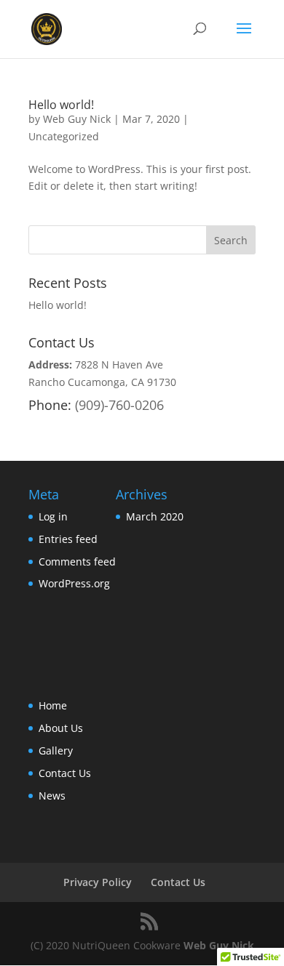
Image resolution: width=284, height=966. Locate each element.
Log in (53, 516)
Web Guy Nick (77, 119)
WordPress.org (74, 583)
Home (53, 705)
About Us (61, 728)
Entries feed (68, 539)
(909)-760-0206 (119, 405)
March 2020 (155, 516)
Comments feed (77, 561)
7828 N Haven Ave (119, 364)
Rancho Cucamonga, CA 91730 (102, 382)
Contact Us (65, 773)
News (52, 795)
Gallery (56, 750)
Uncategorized (63, 136)
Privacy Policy (97, 882)
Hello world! (61, 105)
